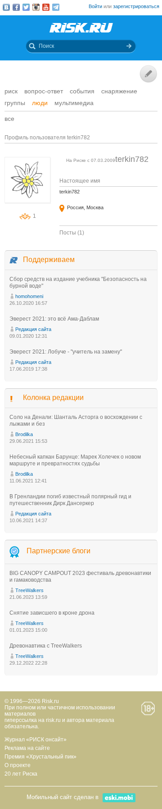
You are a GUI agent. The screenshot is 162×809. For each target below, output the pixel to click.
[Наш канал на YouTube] (46, 7)
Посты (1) (71, 233)
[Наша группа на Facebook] (16, 7)
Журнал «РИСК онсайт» (35, 739)
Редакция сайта (33, 329)
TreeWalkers (29, 590)
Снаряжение (119, 91)
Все (9, 118)
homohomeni (29, 296)
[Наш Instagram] (36, 7)
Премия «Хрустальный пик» (40, 757)
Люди (40, 102)
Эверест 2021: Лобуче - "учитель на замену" (65, 352)
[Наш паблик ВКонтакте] (6, 7)
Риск (11, 91)
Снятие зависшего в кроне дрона (51, 613)
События (82, 91)
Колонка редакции (53, 397)
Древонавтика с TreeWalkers (45, 646)
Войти (95, 6)
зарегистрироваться (136, 6)
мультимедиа (74, 102)
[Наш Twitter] (26, 7)
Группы (14, 102)
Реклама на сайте (27, 748)
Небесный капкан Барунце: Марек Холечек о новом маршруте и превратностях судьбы (75, 460)
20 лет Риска (20, 774)
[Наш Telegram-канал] (55, 7)
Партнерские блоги (58, 551)
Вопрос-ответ (43, 91)
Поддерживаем (49, 259)
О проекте (17, 765)
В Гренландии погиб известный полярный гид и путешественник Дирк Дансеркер (70, 499)
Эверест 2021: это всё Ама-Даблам (54, 319)
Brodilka (24, 434)
